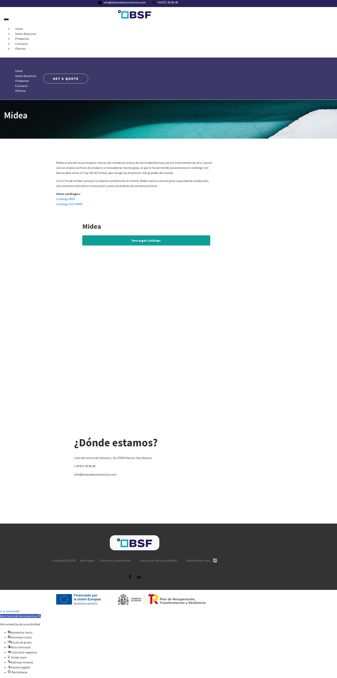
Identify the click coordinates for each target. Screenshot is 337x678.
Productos (22, 39)
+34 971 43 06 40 (84, 466)
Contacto (21, 44)
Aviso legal (87, 560)
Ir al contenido (10, 611)
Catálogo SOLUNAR (69, 204)
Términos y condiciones (114, 560)
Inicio (19, 29)
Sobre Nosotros (25, 34)
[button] (20, 616)
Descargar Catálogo (146, 240)
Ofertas (20, 49)
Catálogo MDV (65, 199)
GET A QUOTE (66, 78)
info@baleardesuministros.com (95, 474)
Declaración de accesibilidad (158, 560)
